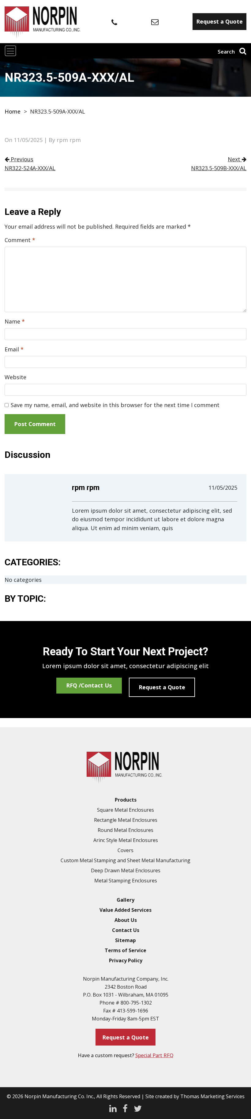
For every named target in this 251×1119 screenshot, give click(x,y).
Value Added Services (125, 910)
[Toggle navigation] (10, 51)
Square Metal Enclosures (125, 810)
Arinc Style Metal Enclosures (125, 840)
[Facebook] (125, 1107)
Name (15, 321)
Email (14, 349)
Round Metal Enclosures (125, 830)
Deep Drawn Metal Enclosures (125, 870)
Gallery (125, 899)
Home (13, 111)
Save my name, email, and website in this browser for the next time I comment (115, 405)
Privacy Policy (125, 960)
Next (218, 163)
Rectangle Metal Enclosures (125, 820)
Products (126, 799)
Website (15, 377)
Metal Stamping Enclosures (125, 880)
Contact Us (125, 930)
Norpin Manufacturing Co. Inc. (59, 1096)
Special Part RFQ (154, 1055)
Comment (20, 240)
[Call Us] (114, 22)
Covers (125, 850)
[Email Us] (155, 22)
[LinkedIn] (113, 1107)
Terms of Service (125, 950)
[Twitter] (138, 1107)
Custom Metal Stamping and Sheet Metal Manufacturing (125, 860)
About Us (125, 920)
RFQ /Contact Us (89, 685)
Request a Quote (162, 687)
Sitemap (125, 940)
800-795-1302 (136, 1002)
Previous (30, 163)
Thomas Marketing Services (212, 1096)
